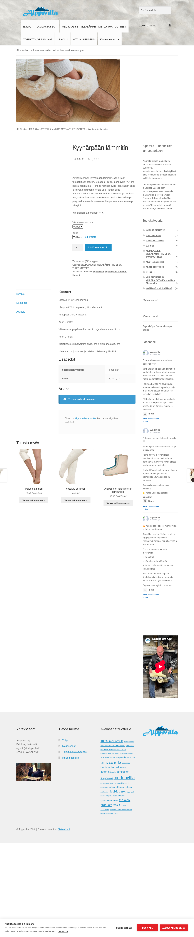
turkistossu (104, 809)
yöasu (109, 813)
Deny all (147, 927)
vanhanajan (119, 809)
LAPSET (150, 245)
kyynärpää (98, 271)
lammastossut (107, 757)
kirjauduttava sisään (86, 418)
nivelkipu (114, 791)
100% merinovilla (111, 741)
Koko (75, 233)
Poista (92, 237)
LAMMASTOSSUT (47, 26)
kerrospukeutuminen (117, 749)
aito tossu (105, 745)
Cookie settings (124, 927)
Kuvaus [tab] (20, 294)
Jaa (146, 421)
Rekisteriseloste (71, 757)
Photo (151, 413)
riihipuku (109, 796)
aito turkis (115, 745)
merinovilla (124, 777)
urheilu (112, 809)
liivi (117, 767)
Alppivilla (155, 351)
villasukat (103, 813)
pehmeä (124, 791)
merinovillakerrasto (107, 783)
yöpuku (114, 813)
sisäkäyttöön (119, 795)
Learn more (63, 931)
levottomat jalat (107, 767)
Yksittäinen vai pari (82, 222)
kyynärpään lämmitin (116, 271)
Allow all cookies (173, 927)
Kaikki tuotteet (107, 39)
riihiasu (102, 796)
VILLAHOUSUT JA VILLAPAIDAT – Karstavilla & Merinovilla (160, 280)
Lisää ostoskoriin (98, 247)
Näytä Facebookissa (151, 418)
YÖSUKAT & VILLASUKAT (37, 39)
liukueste (123, 767)
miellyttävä (104, 787)
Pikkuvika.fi (64, 829)
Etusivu (27, 26)
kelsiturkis (104, 749)
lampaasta (126, 763)
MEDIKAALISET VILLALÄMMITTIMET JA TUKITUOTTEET (94, 26)
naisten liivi (104, 792)
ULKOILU (62, 39)
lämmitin (76, 274)
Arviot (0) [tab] (21, 311)
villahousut (128, 809)
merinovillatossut (122, 783)
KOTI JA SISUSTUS (84, 39)
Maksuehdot (68, 746)
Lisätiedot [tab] (21, 302)
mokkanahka (115, 786)
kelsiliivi (122, 745)
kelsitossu (130, 745)
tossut (116, 805)
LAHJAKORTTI (153, 235)
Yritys (65, 740)
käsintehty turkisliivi (126, 753)
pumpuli (131, 792)
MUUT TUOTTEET (155, 266)
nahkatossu (126, 786)
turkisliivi (123, 805)
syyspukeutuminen (109, 800)
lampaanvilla (110, 762)
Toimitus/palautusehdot (74, 751)
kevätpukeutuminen (109, 753)
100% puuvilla (129, 741)
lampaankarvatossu (125, 757)
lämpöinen (123, 771)
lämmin (105, 771)
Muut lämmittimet (155, 261)
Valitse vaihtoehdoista (33, 500)
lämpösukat (106, 778)
